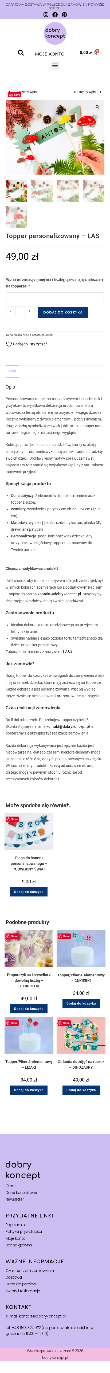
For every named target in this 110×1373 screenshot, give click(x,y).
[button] (20, 52)
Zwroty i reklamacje (23, 1291)
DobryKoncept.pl (55, 1357)
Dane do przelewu (22, 1284)
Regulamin (15, 1224)
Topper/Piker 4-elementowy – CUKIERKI (81, 978)
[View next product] (100, 92)
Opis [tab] (12, 371)
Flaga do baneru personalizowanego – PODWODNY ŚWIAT (29, 863)
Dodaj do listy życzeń (30, 344)
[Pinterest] (64, 14)
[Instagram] (46, 14)
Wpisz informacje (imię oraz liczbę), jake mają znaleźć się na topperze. (55, 282)
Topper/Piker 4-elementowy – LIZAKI (29, 1064)
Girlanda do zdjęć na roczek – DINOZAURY (81, 1064)
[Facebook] (55, 14)
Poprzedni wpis (25, 92)
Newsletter (15, 1199)
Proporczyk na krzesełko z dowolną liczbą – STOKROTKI (29, 980)
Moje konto (16, 1238)
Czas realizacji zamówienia (30, 1270)
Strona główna (19, 1245)
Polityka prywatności (24, 1231)
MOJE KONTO (49, 54)
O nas (11, 1186)
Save (17, 95)
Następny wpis (85, 92)
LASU (67, 651)
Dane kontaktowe (21, 1192)
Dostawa (14, 1277)
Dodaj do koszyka (63, 312)
